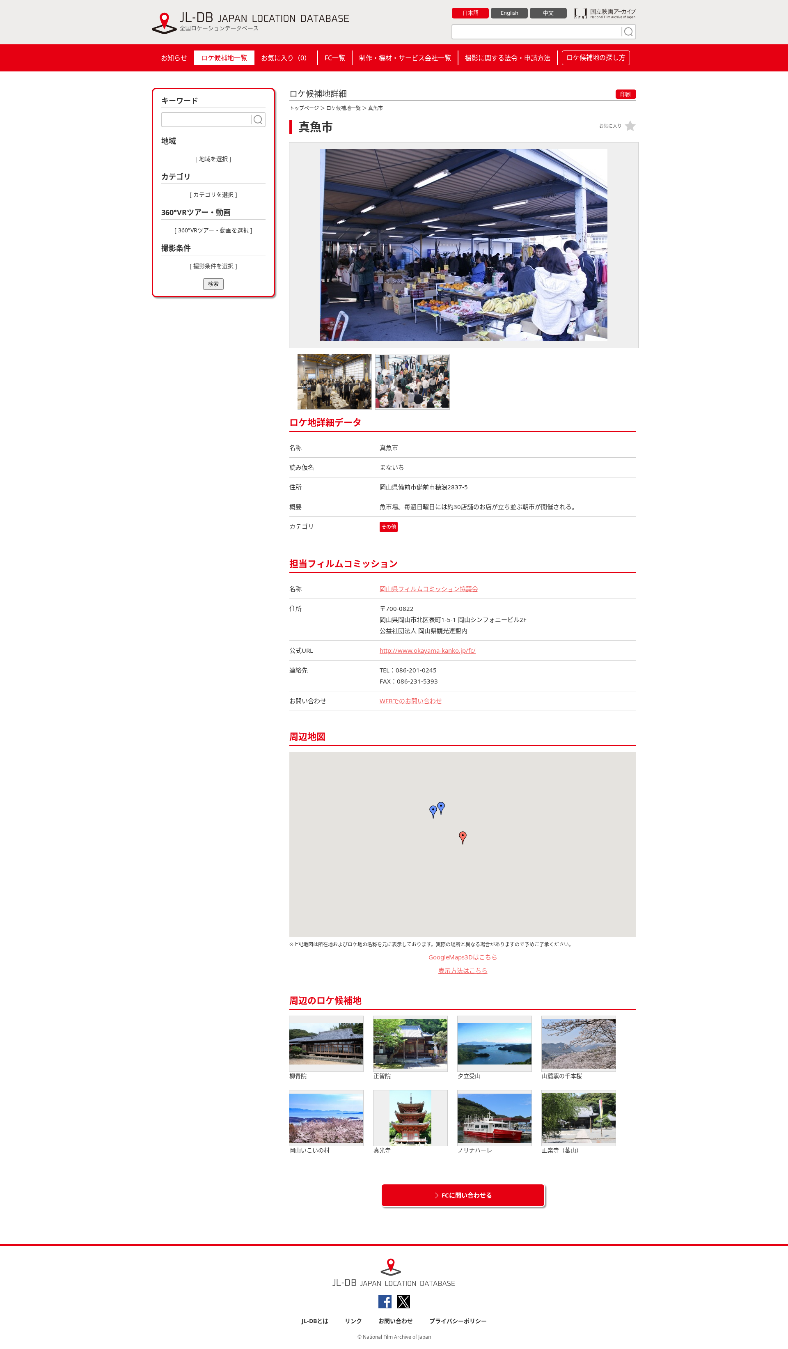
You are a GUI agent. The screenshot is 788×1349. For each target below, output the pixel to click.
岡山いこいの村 (309, 1150)
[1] (627, 31)
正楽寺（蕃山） (562, 1150)
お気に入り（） (286, 57)
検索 (213, 284)
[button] (441, 808)
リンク (353, 1321)
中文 (548, 12)
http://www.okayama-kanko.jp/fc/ (428, 650)
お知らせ (174, 57)
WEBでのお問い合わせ (411, 701)
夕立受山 (469, 1076)
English (509, 12)
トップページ (304, 108)
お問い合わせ (395, 1321)
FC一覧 (335, 57)
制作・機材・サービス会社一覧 (405, 57)
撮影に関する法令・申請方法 (507, 57)
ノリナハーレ (475, 1150)
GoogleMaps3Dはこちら (462, 957)
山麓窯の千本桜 (562, 1076)
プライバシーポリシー (458, 1321)
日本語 (471, 12)
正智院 (382, 1076)
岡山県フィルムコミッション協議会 (429, 589)
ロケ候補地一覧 (224, 57)
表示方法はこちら (463, 970)
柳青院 (298, 1076)
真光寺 (382, 1150)
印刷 (626, 94)
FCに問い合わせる (467, 1195)
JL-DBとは (315, 1321)
